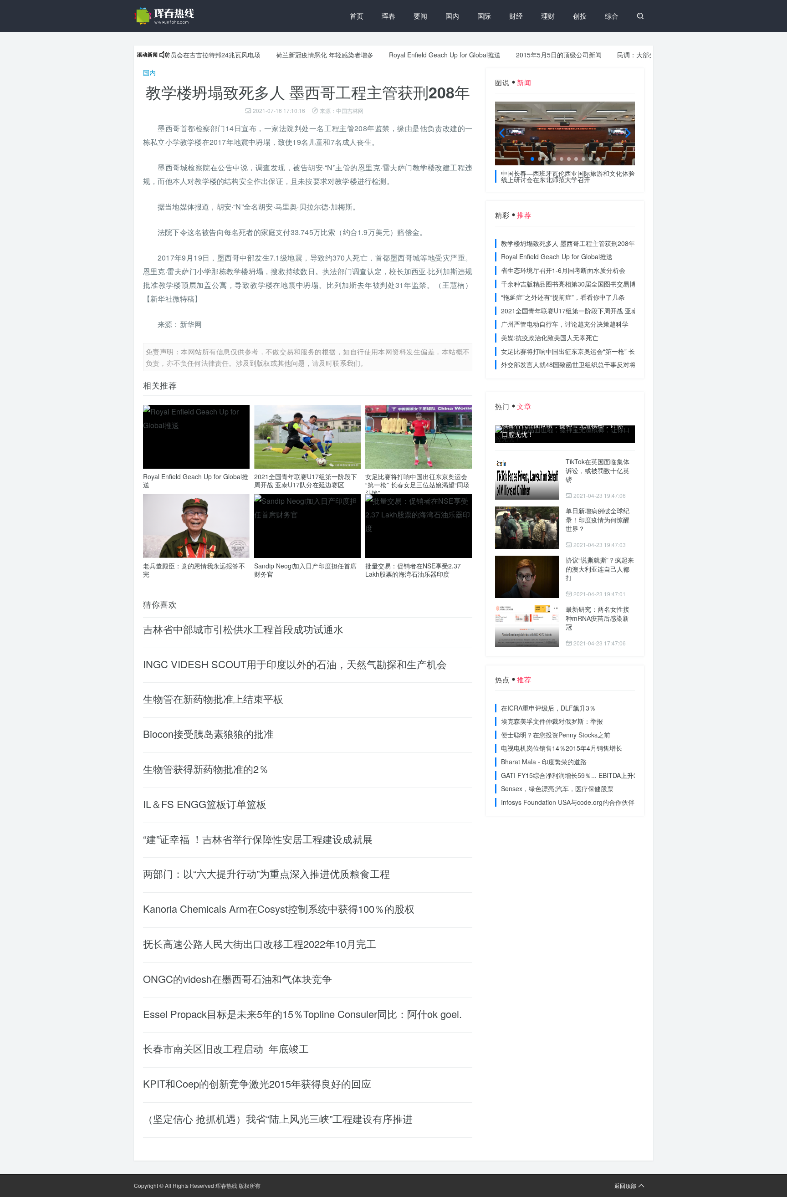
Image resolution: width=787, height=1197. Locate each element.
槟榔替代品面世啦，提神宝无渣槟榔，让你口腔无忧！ (562, 430)
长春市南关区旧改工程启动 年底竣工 (226, 1048)
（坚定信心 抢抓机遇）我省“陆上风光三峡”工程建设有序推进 (278, 1118)
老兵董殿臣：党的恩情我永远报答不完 (194, 569)
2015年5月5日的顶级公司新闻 (535, 54)
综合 (611, 15)
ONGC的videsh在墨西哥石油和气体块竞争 (237, 979)
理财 (548, 15)
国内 (452, 15)
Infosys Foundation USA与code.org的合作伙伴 (567, 802)
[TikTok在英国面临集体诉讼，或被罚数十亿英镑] (527, 478)
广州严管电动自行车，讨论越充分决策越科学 (565, 323)
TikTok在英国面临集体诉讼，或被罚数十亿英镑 (597, 470)
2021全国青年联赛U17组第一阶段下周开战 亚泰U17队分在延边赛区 (305, 480)
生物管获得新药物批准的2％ (206, 769)
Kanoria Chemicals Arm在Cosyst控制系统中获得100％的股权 (278, 908)
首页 (356, 15)
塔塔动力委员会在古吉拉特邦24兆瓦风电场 (176, 54)
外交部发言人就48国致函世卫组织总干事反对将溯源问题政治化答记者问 (603, 364)
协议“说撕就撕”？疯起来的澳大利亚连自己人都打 (600, 568)
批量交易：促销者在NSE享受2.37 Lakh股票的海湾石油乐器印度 (413, 569)
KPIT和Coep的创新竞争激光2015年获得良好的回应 (257, 1083)
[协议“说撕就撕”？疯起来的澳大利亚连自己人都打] (527, 577)
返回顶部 (625, 1185)
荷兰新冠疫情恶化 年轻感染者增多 (301, 54)
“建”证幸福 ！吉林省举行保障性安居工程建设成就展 (258, 839)
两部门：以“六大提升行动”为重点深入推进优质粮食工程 (266, 873)
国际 (484, 15)
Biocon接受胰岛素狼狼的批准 (208, 733)
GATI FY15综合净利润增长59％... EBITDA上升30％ (574, 775)
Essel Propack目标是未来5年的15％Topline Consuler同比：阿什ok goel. (302, 1014)
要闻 (420, 15)
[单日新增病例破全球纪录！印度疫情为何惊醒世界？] (527, 527)
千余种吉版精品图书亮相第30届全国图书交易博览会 (575, 283)
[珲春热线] (166, 16)
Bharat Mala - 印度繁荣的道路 (544, 761)
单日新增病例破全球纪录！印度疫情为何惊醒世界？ (597, 519)
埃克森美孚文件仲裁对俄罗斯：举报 (552, 721)
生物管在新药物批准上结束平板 (213, 698)
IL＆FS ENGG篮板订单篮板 (204, 804)
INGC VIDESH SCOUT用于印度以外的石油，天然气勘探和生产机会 (295, 664)
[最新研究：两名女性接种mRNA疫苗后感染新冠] (527, 626)
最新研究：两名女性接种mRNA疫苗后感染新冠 (597, 617)
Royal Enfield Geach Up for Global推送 (421, 54)
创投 (580, 15)
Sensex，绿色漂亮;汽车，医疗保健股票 (557, 788)
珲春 (388, 15)
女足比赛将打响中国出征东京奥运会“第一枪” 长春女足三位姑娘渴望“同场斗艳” (417, 484)
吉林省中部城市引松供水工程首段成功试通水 (243, 629)
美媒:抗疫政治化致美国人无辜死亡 (549, 337)
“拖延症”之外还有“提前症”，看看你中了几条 (563, 297)
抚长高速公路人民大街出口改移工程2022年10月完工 (259, 943)
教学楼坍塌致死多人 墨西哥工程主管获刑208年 (568, 243)
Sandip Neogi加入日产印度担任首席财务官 (305, 569)
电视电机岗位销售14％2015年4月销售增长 (561, 747)
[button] (532, 159)
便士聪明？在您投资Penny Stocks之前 (555, 734)
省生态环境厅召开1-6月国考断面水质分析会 (563, 270)
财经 (516, 15)
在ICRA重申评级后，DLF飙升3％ (548, 707)
